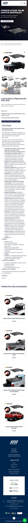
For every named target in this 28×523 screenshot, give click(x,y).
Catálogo (13, 466)
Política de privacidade (13, 469)
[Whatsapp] (25, 520)
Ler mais (14, 321)
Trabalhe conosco (14, 473)
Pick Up (7, 115)
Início (2, 43)
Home (14, 463)
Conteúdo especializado (14, 471)
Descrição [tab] (4, 121)
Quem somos (14, 464)
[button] (24, 3)
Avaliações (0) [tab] (17, 121)
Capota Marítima (7, 43)
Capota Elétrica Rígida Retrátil (14, 113)
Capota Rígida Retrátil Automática (11, 117)
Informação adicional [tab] (10, 121)
